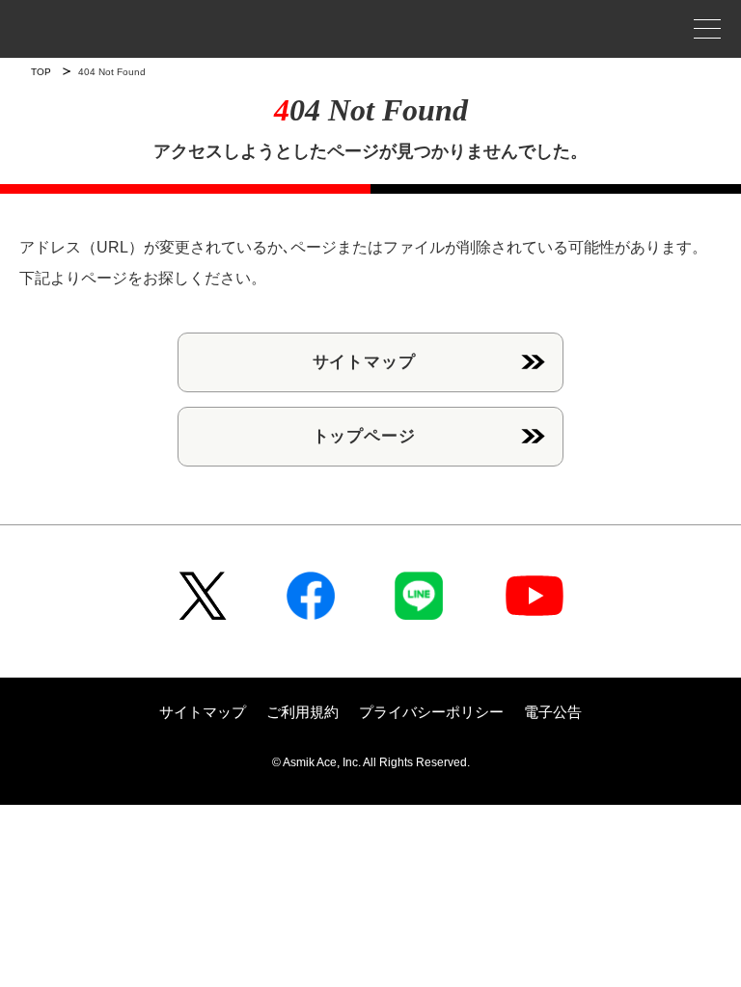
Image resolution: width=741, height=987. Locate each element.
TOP (41, 72)
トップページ (364, 436)
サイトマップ (364, 362)
